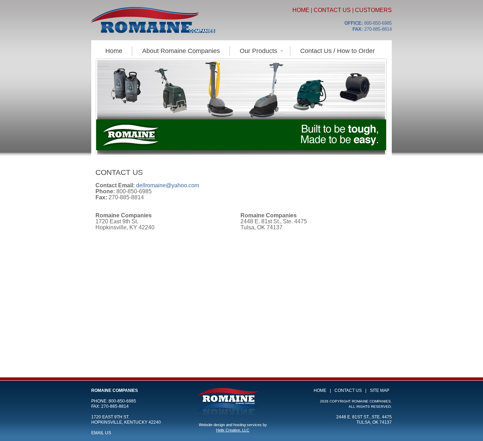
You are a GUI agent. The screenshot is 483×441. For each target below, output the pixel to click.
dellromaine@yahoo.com (167, 185)
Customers (373, 10)
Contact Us (332, 10)
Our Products (258, 50)
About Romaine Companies (181, 50)
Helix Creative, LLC (232, 430)
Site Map (379, 390)
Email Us (101, 432)
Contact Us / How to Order (337, 50)
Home (300, 10)
